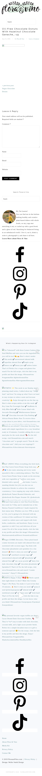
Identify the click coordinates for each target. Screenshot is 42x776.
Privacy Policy (7, 749)
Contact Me (6, 753)
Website (5, 169)
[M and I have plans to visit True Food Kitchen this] (21, 519)
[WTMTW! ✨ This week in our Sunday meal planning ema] (21, 406)
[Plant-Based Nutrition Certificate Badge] (3, 329)
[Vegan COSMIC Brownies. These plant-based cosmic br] (21, 557)
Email (4, 160)
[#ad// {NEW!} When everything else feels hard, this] (21, 481)
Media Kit (6, 746)
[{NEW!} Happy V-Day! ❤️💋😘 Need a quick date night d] (21, 595)
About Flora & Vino (9, 742)
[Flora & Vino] (21, 15)
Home (4, 738)
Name (4, 152)
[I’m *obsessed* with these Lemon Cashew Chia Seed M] (21, 368)
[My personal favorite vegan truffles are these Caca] (21, 633)
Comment (6, 124)
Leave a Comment (34, 39)
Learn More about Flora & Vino (15, 238)
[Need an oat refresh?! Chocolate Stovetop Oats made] (21, 444)
